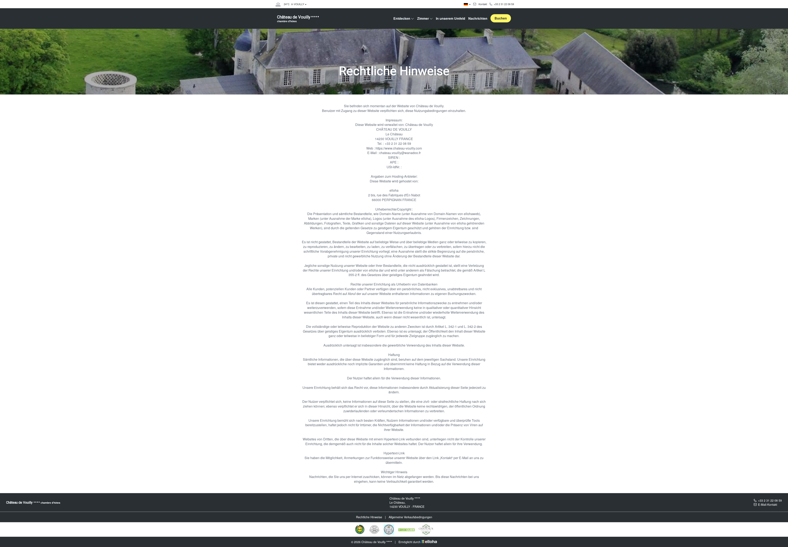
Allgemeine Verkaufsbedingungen (410, 517)
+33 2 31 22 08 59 (770, 500)
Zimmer (423, 18)
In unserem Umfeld (450, 18)
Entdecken (401, 18)
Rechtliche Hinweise (369, 517)
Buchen (501, 18)
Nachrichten (477, 18)
